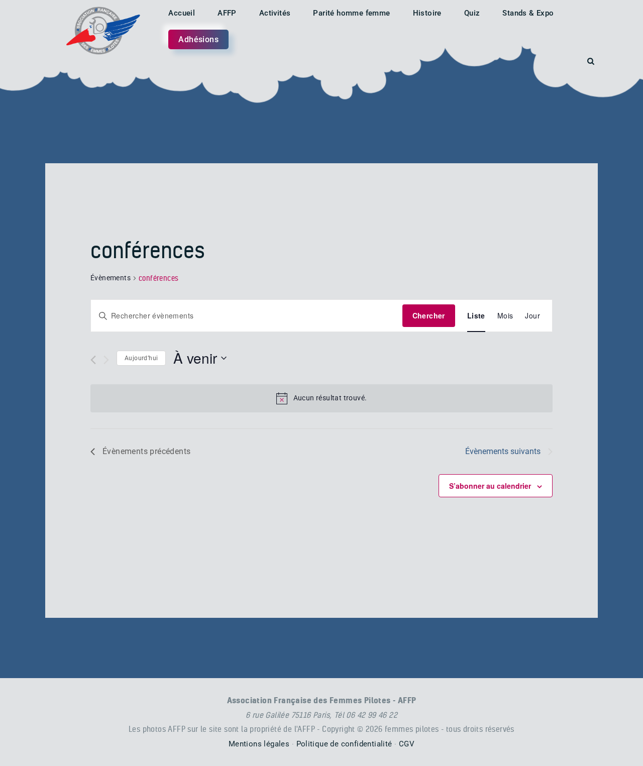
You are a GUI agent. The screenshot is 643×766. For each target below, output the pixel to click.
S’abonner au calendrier (490, 486)
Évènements (110, 278)
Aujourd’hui (141, 358)
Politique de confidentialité (344, 743)
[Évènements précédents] (93, 360)
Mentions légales (259, 743)
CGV (406, 743)
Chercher (428, 315)
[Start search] (590, 61)
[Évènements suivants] (106, 360)
